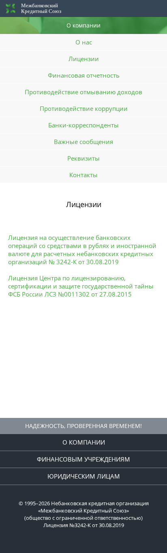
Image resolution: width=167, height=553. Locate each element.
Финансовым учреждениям (83, 459)
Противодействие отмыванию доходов (83, 92)
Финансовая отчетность (84, 75)
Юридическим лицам (83, 476)
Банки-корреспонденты (83, 125)
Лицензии (84, 59)
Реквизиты (83, 158)
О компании (83, 442)
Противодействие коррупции (84, 108)
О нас (83, 42)
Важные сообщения (83, 142)
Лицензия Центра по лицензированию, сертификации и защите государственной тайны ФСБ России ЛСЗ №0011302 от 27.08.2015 (81, 286)
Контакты (83, 175)
